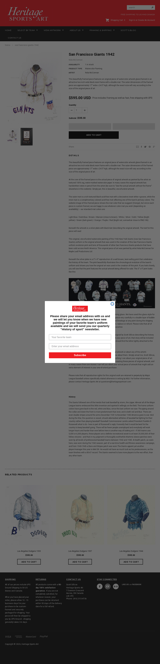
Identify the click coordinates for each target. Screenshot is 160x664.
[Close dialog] (112, 303)
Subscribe (80, 355)
